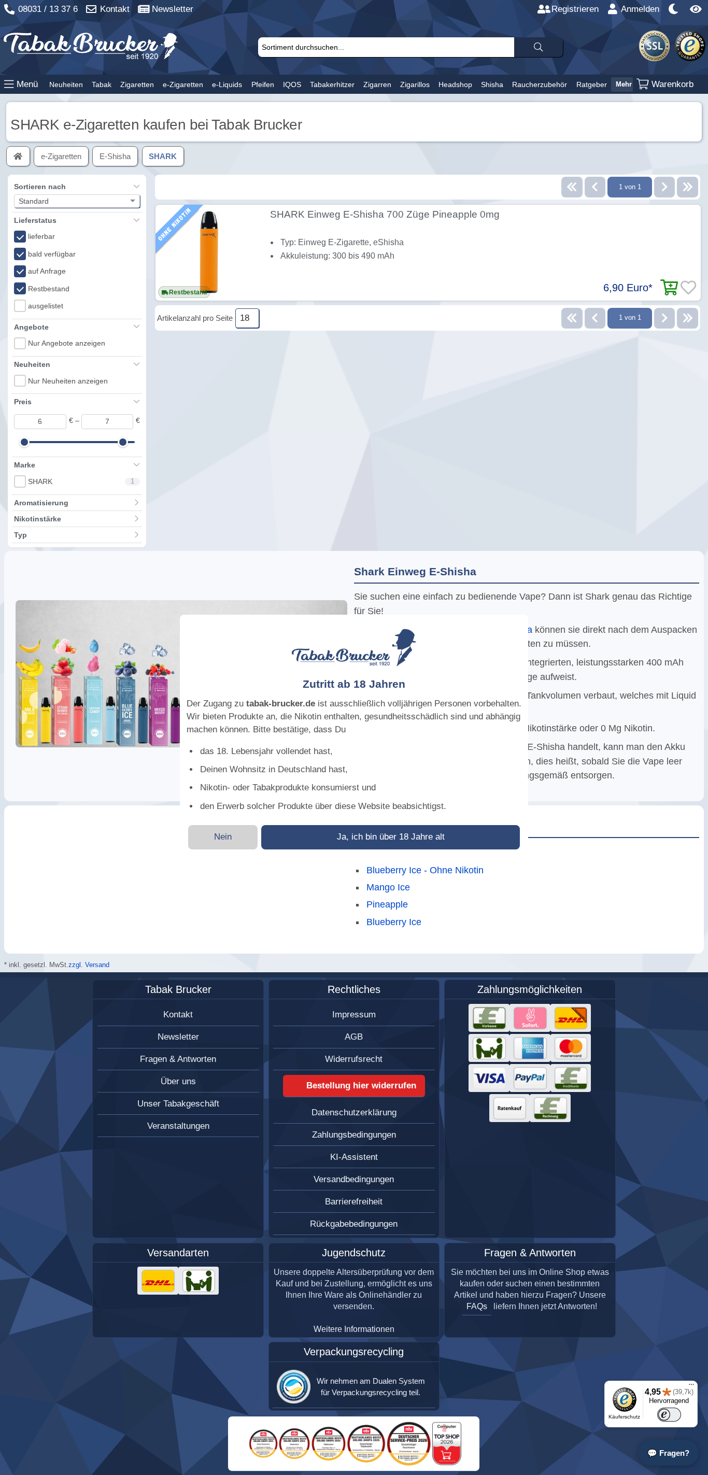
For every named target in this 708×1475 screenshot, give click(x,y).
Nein (223, 837)
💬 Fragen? (668, 1453)
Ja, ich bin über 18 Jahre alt (391, 837)
